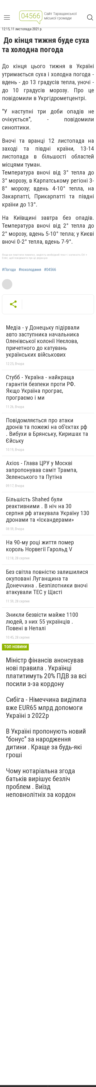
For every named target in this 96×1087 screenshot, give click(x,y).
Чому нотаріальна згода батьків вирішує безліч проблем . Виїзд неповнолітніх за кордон (41, 783)
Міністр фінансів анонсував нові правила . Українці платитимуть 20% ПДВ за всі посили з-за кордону (46, 672)
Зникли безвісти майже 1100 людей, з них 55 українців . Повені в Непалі (42, 621)
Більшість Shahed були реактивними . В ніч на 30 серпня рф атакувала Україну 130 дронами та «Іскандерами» (47, 509)
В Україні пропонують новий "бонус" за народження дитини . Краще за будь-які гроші (46, 743)
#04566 (50, 270)
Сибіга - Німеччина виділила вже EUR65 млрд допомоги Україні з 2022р (46, 707)
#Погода (9, 270)
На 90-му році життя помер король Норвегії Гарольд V (40, 546)
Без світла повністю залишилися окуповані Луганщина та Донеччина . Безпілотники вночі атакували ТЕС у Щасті (47, 582)
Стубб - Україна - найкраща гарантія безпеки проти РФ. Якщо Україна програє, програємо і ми (41, 387)
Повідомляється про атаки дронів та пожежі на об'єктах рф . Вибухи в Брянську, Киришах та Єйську (47, 430)
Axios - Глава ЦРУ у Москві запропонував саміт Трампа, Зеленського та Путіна (41, 470)
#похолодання (30, 270)
